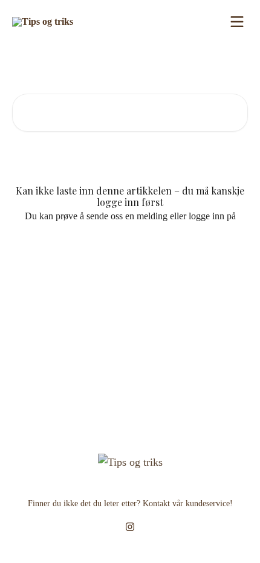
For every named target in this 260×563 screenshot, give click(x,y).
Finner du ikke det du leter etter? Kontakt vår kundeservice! (130, 503)
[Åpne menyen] (237, 21)
